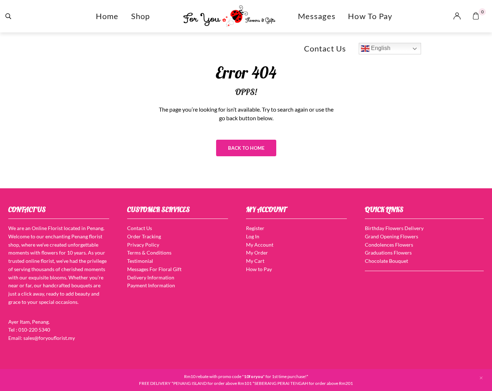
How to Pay (370, 16)
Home (107, 16)
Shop (140, 16)
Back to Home (246, 148)
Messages (317, 16)
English (380, 48)
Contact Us (325, 48)
